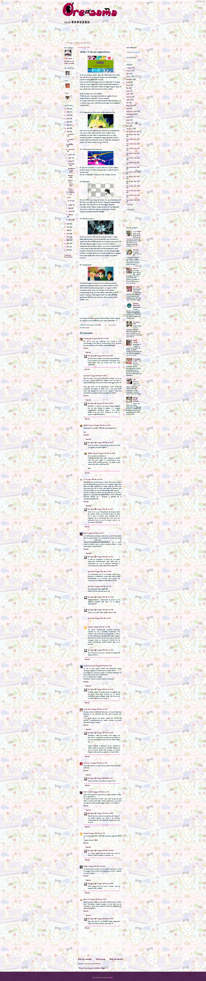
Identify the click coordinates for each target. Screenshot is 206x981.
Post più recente (84, 959)
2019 (68, 132)
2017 (68, 227)
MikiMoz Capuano (89, 425)
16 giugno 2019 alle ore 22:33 (97, 899)
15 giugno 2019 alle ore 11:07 (103, 618)
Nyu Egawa (91, 356)
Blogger (111, 977)
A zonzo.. (129, 68)
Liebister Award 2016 (136, 304)
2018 (68, 224)
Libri (127, 103)
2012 (68, 243)
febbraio (70, 215)
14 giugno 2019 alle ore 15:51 (99, 709)
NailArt (128, 117)
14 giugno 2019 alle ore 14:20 (94, 479)
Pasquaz (86, 833)
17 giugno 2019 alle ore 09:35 (105, 884)
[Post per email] (105, 325)
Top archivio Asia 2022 (133, 181)
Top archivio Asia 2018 (132, 163)
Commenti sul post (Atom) (92, 964)
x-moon (128, 205)
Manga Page (129, 106)
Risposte (88, 352)
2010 (68, 250)
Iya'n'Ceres (87, 376)
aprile (70, 208)
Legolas (128, 100)
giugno (70, 161)
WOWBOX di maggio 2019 (71, 170)
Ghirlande (135, 250)
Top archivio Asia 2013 (132, 139)
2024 (68, 115)
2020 (68, 128)
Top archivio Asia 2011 (132, 132)
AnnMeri (86, 866)
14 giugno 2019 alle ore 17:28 (105, 610)
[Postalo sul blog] (110, 325)
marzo (70, 211)
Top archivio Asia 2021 (132, 177)
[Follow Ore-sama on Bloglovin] (133, 53)
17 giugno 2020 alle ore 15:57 (105, 650)
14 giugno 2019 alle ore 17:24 (103, 572)
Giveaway (129, 97)
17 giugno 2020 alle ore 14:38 (101, 627)
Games (128, 91)
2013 (68, 240)
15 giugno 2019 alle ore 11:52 (101, 792)
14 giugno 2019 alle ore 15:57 (105, 443)
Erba (69, 198)
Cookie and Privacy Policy (82, 43)
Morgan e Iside (70, 176)
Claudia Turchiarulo (89, 666)
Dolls (127, 82)
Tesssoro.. (129, 129)
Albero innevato (135, 341)
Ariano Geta (87, 709)
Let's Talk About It (85, 77)
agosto (70, 155)
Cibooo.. (128, 77)
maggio (70, 205)
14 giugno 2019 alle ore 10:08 (100, 339)
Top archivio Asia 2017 (132, 158)
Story (127, 126)
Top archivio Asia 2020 (133, 172)
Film (127, 88)
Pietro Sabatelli (88, 792)
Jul (84, 479)
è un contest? (137, 232)
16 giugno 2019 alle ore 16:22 (96, 866)
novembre (71, 139)
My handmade (130, 114)
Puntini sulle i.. (130, 123)
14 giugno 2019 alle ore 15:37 (104, 666)
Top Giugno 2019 (71, 165)
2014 (68, 237)
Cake (134, 379)
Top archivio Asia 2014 (132, 144)
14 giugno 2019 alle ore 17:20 (105, 689)
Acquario (129, 71)
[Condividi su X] (112, 325)
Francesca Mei (88, 339)
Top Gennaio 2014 (136, 323)
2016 (68, 230)
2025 (68, 112)
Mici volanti (136, 287)
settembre (71, 150)
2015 (68, 234)
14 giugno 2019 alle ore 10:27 (105, 356)
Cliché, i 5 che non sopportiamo (71, 191)
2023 (68, 119)
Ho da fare (71, 201)
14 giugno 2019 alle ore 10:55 (105, 403)
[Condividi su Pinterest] (115, 325)
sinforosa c (87, 763)
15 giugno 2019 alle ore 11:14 (105, 778)
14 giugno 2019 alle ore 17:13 (105, 557)
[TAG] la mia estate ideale (70, 183)
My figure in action (131, 111)
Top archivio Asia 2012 (132, 134)
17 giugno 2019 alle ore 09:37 (105, 919)
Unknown (90, 627)
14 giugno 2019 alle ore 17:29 (99, 763)
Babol (85, 533)
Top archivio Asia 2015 (133, 149)
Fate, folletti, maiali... (137, 360)
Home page (69, 43)
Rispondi (86, 348)
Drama (128, 85)
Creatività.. (129, 79)
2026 (68, 109)
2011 (68, 247)
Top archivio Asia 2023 (133, 186)
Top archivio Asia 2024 (133, 191)
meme (100, 80)
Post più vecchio (116, 959)
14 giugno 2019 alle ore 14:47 (95, 533)
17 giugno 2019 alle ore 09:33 (105, 813)
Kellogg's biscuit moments (135, 399)
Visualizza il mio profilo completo (69, 62)
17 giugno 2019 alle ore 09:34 (105, 851)
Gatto (128, 94)
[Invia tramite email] (109, 325)
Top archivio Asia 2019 (132, 167)
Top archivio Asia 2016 (132, 153)
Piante (128, 120)
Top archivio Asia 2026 (133, 200)
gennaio (70, 220)
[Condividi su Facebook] (113, 325)
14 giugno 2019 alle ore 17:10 (105, 509)
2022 (68, 122)
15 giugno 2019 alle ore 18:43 (106, 453)
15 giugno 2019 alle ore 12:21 (97, 833)
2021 (68, 125)
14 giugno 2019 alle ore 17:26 (103, 586)
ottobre (70, 144)
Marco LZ (86, 899)
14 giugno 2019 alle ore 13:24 (102, 425)
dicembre (71, 134)
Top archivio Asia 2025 (133, 195)
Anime (128, 74)
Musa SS (135, 268)
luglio (70, 158)
